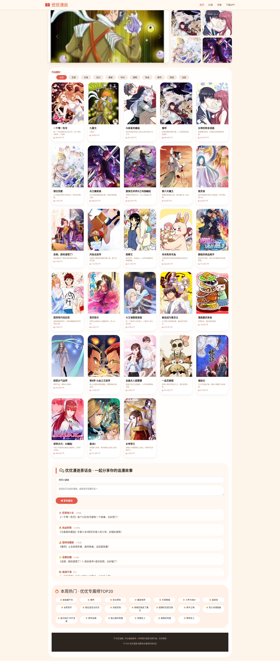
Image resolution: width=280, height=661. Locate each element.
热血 (147, 77)
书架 (219, 4)
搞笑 (135, 77)
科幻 (123, 77)
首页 (202, 4)
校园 (172, 77)
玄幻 (98, 77)
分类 (210, 4)
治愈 (184, 77)
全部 (62, 77)
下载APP (230, 4)
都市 (160, 77)
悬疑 (110, 77)
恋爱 (74, 77)
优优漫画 (59, 5)
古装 (86, 77)
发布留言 (68, 500)
